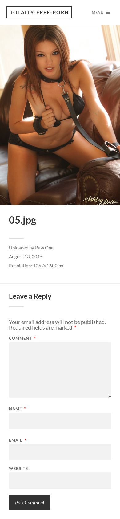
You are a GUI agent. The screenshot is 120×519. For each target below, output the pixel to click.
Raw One (44, 247)
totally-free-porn (39, 12)
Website (18, 469)
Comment (22, 338)
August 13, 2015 (26, 256)
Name (17, 409)
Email (17, 440)
